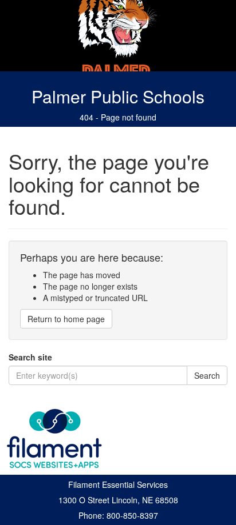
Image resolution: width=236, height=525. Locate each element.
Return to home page (66, 318)
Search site (30, 357)
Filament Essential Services (118, 484)
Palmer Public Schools (118, 96)
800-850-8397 (132, 515)
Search (207, 375)
